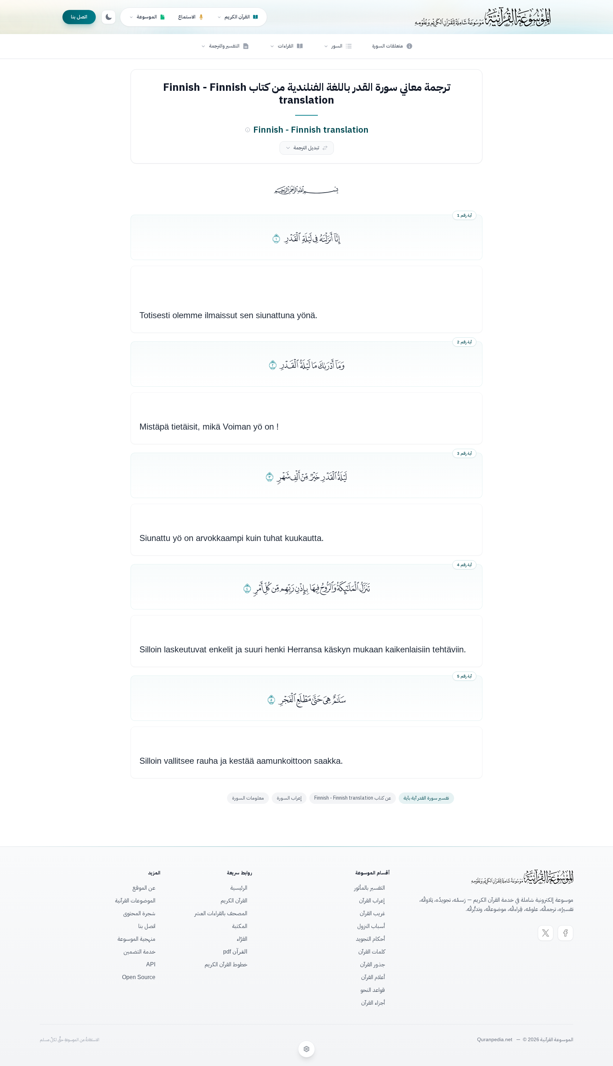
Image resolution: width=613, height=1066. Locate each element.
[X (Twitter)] (545, 933)
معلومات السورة (248, 798)
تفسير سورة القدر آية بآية (426, 798)
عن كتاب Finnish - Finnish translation (352, 798)
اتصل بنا (79, 17)
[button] (338, 46)
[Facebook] (565, 933)
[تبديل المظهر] (108, 17)
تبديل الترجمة (306, 147)
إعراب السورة (289, 798)
